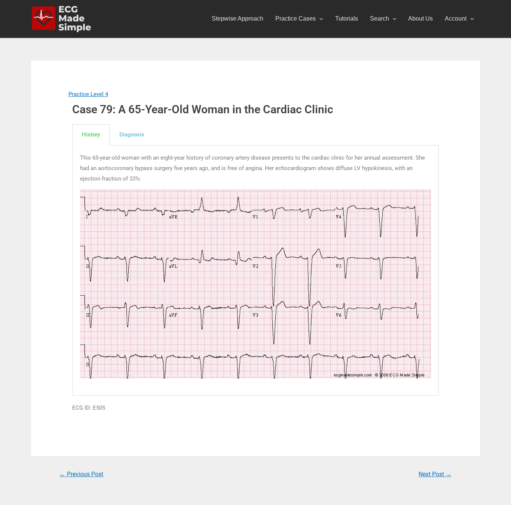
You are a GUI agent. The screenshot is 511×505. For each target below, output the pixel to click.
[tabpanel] (255, 270)
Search (379, 18)
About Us (420, 18)
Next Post (435, 474)
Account (455, 18)
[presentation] (319, 19)
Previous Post (81, 474)
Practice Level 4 (88, 94)
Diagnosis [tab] (131, 134)
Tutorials (346, 18)
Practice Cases (295, 18)
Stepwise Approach (237, 18)
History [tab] (91, 134)
